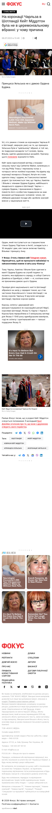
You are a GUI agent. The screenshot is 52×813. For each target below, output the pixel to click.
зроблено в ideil (9, 808)
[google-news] (39, 687)
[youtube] (25, 687)
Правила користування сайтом (10, 673)
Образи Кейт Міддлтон (14, 443)
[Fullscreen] (47, 377)
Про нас (6, 666)
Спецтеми (33, 657)
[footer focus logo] (13, 645)
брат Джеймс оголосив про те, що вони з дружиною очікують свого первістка (25, 424)
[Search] (49, 4)
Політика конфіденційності (15, 804)
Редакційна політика (8, 681)
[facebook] (4, 687)
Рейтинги (7, 657)
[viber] (32, 687)
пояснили (12, 157)
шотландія (17, 438)
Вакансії (32, 666)
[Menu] (3, 4)
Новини (6, 653)
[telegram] (18, 687)
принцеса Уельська (13, 448)
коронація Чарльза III (37, 448)
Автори (32, 662)
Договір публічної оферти (37, 671)
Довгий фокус (9, 662)
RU (43, 4)
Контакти (34, 804)
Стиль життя (9, 12)
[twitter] (11, 687)
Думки (31, 653)
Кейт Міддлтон (35, 438)
